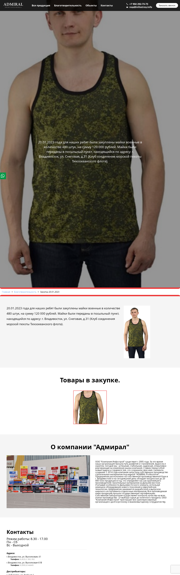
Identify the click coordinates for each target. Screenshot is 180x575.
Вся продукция (41, 5)
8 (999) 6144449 (26, 565)
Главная (6, 291)
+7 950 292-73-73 (138, 4)
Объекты (91, 5)
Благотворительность (68, 5)
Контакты (107, 5)
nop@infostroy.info (140, 7)
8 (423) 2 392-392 (27, 559)
